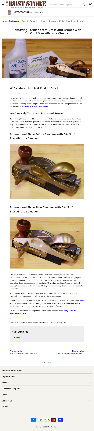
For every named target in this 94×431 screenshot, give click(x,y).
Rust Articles (14, 21)
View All (19, 337)
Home (4, 21)
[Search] (84, 4)
